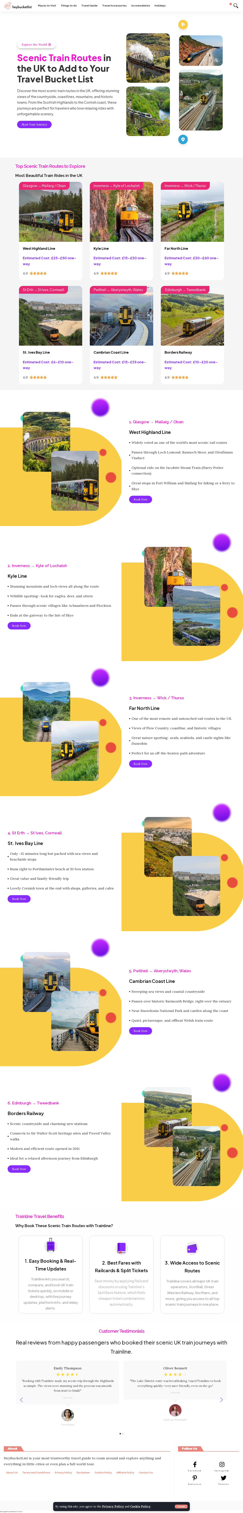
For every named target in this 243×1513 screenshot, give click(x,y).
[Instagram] (222, 1464)
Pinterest (195, 1484)
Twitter (223, 1484)
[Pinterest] (195, 1478)
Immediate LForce (16, 1511)
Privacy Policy (113, 1506)
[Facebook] (195, 1464)
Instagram (222, 1470)
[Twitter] (223, 1478)
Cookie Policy (140, 1506)
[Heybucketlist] (18, 5)
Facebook (195, 1470)
